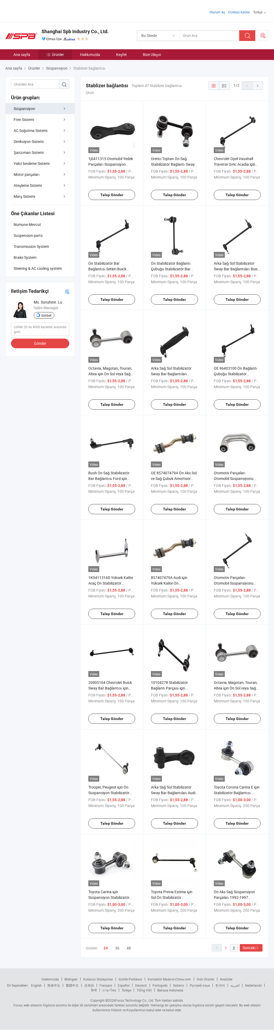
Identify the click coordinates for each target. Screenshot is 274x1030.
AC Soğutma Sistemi (30, 130)
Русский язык (200, 985)
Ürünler (58, 54)
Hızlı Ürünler (205, 979)
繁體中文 (72, 985)
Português (160, 985)
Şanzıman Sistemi (29, 152)
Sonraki (249, 947)
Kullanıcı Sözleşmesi (98, 979)
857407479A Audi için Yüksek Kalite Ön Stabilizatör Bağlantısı (169, 583)
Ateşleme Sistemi (28, 185)
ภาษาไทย (109, 990)
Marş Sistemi (24, 196)
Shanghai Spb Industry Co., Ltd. (75, 31)
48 (129, 948)
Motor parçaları (27, 174)
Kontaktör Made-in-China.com (169, 979)
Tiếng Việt (144, 990)
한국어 (220, 985)
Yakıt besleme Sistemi (32, 163)
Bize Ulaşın (152, 54)
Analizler (226, 979)
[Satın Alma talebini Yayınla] (263, 35)
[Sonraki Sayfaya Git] (258, 86)
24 (106, 948)
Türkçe (126, 990)
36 (117, 948)
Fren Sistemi (24, 119)
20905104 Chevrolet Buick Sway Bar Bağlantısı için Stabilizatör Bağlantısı (110, 688)
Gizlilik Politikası (130, 979)
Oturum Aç (217, 12)
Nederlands (253, 985)
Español (124, 985)
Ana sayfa (21, 54)
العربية (235, 985)
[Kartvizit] (67, 291)
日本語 (89, 985)
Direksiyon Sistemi (29, 141)
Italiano (178, 985)
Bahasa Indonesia (170, 990)
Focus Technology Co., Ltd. (134, 1000)
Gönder (40, 343)
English (36, 985)
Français (106, 985)
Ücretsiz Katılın (239, 12)
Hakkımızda (90, 54)
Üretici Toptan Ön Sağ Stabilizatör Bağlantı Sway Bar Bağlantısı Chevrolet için (174, 164)
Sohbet (46, 315)
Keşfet (121, 54)
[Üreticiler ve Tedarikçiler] (39, 10)
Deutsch (141, 985)
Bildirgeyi (71, 979)
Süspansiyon (24, 108)
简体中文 (53, 985)
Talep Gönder (111, 195)
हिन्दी (94, 990)
